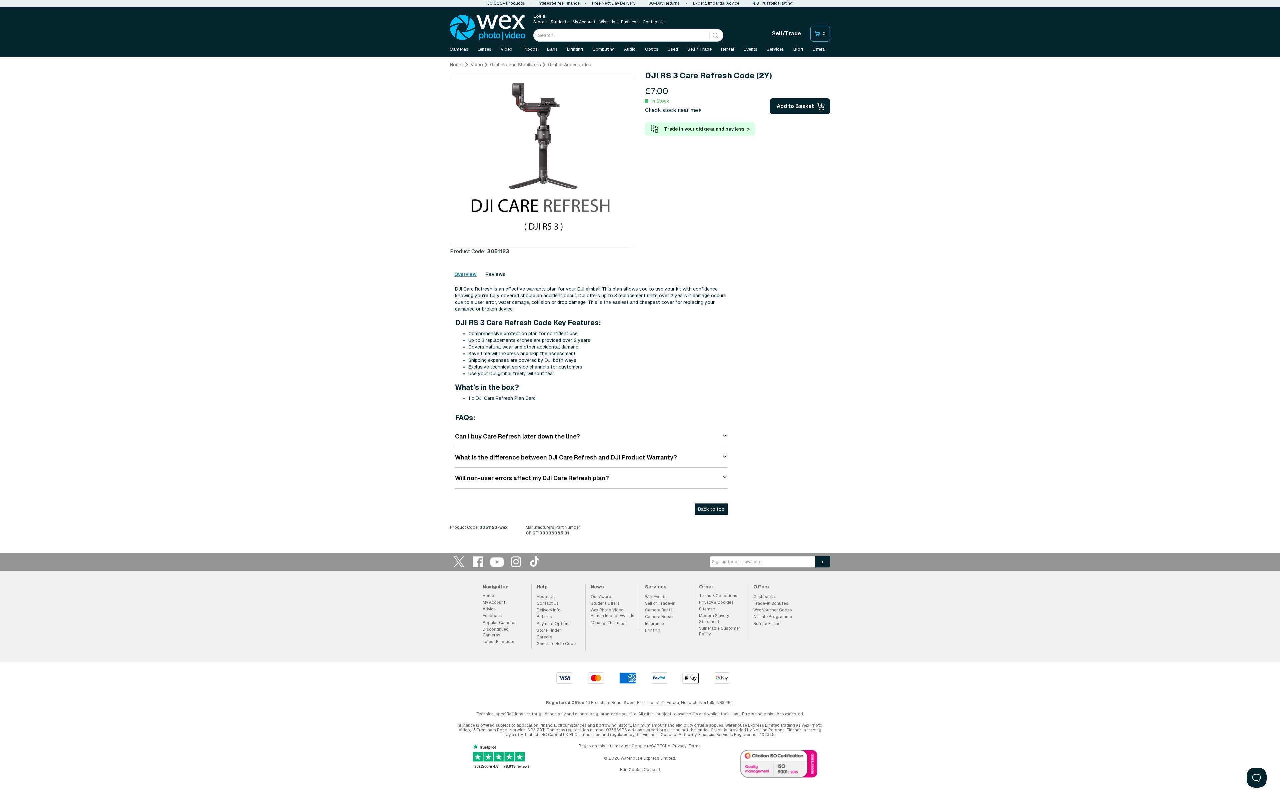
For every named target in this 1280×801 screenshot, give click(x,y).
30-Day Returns (664, 3)
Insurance (654, 623)
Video (506, 49)
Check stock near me (672, 110)
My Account (584, 22)
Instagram (516, 561)
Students (560, 22)
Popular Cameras (500, 622)
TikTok (535, 561)
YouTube (497, 561)
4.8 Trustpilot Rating (773, 3)
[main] (640, 301)
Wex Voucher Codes (772, 610)
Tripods (530, 49)
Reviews (495, 274)
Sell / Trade (699, 49)
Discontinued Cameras (496, 632)
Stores (540, 22)
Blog (798, 49)
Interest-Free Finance (559, 3)
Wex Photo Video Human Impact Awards (612, 613)
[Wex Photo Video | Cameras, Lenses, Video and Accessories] (487, 28)
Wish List (608, 22)
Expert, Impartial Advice (716, 3)
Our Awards (602, 596)
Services (775, 49)
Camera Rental (659, 610)
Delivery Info (549, 610)
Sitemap (707, 609)
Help (542, 586)
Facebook (478, 561)
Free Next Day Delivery (613, 3)
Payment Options (554, 623)
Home (488, 595)
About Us (546, 596)
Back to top (711, 509)
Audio (630, 49)
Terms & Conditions (718, 595)
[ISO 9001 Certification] (779, 765)
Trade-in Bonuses (770, 603)
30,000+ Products (505, 3)
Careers (544, 637)
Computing (603, 49)
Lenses (484, 49)
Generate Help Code (556, 643)
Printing (652, 630)
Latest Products (498, 641)
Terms (694, 746)
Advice (489, 609)
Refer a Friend (767, 623)
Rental (727, 49)
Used (673, 49)
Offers (818, 49)
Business (630, 22)
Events (750, 49)
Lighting (575, 49)
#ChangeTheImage (609, 622)
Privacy (679, 746)
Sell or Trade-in (660, 603)
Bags (552, 49)
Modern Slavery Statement (714, 618)
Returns (544, 616)
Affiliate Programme (772, 616)
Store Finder (549, 630)
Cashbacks (764, 596)
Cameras (459, 49)
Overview (465, 274)
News (597, 586)
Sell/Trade (786, 33)
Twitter (459, 561)
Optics (651, 49)
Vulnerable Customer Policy (719, 631)
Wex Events (656, 596)
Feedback (492, 615)
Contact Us (654, 22)
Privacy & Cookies (716, 602)
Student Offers (605, 603)
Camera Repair (659, 616)
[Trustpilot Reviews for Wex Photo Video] (501, 757)
